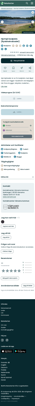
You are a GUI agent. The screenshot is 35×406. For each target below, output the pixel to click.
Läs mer (4, 86)
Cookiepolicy (5, 399)
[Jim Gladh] (2, 221)
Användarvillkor (19, 396)
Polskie (3, 370)
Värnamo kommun (8, 55)
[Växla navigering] (32, 3)
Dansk (3, 380)
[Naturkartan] (7, 3)
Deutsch (4, 367)
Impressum (16, 399)
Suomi (3, 375)
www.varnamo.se (9, 197)
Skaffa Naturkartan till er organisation (14, 386)
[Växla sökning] (27, 3)
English (3, 365)
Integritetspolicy (6, 396)
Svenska (4, 362)
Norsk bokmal (6, 377)
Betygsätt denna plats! (27, 52)
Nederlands (5, 372)
